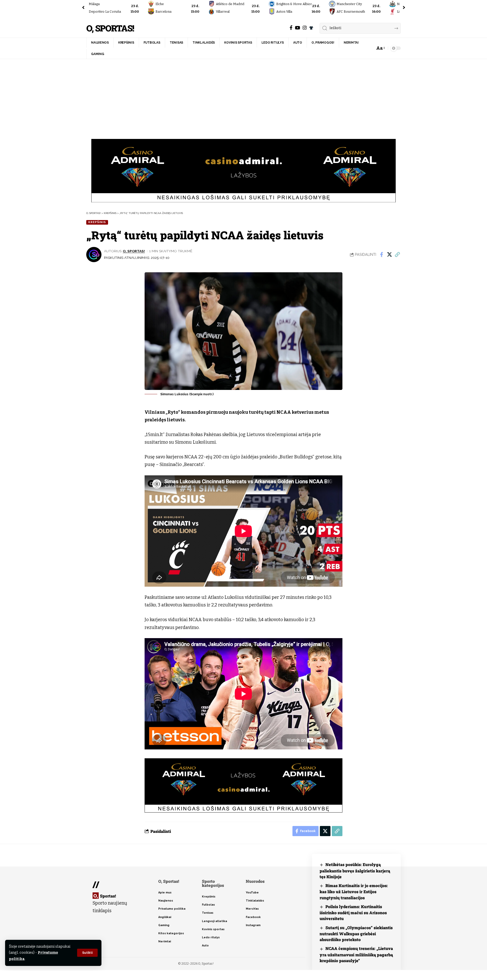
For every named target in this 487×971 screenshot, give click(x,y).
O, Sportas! (110, 28)
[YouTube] (297, 28)
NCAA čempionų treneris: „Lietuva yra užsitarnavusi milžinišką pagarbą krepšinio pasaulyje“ (356, 954)
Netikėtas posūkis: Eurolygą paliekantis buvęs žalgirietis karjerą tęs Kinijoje (355, 870)
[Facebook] (291, 28)
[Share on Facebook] (381, 254)
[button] (87, 953)
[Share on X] (389, 254)
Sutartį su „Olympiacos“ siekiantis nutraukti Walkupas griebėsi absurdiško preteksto (356, 933)
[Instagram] (304, 28)
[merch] (311, 28)
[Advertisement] (243, 97)
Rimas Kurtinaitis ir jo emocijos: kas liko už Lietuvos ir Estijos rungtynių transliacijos (354, 891)
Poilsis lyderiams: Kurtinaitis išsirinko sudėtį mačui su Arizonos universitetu (353, 912)
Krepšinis (97, 222)
